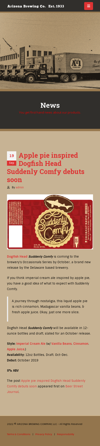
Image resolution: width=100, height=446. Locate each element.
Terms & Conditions (18, 434)
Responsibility (65, 434)
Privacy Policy (43, 434)
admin (20, 187)
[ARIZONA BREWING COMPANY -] (35, 6)
